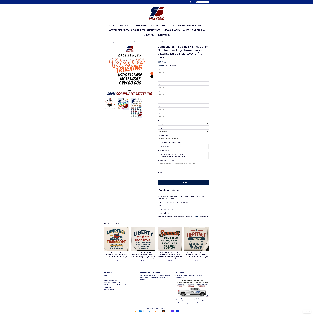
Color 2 (160, 128)
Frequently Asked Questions (150, 25)
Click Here (196, 216)
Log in (175, 2)
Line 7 (159, 113)
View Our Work (172, 30)
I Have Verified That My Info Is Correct (169, 143)
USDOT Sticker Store (161, 308)
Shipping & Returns (194, 30)
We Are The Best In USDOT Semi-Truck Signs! (116, 2)
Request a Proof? (163, 135)
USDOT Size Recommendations (186, 25)
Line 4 (159, 91)
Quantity (160, 172)
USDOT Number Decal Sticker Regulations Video (134, 30)
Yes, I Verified (164, 146)
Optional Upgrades (163, 150)
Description (164, 190)
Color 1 (160, 121)
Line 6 (159, 106)
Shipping (160, 65)
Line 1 (159, 69)
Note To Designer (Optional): (166, 160)
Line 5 (159, 99)
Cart (193, 2)
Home (112, 25)
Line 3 (159, 84)
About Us (149, 35)
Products (124, 25)
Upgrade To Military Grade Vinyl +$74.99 (173, 157)
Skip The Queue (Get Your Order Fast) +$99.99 (174, 154)
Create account (183, 2)
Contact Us (163, 35)
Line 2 (159, 77)
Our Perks (176, 190)
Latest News (179, 272)
